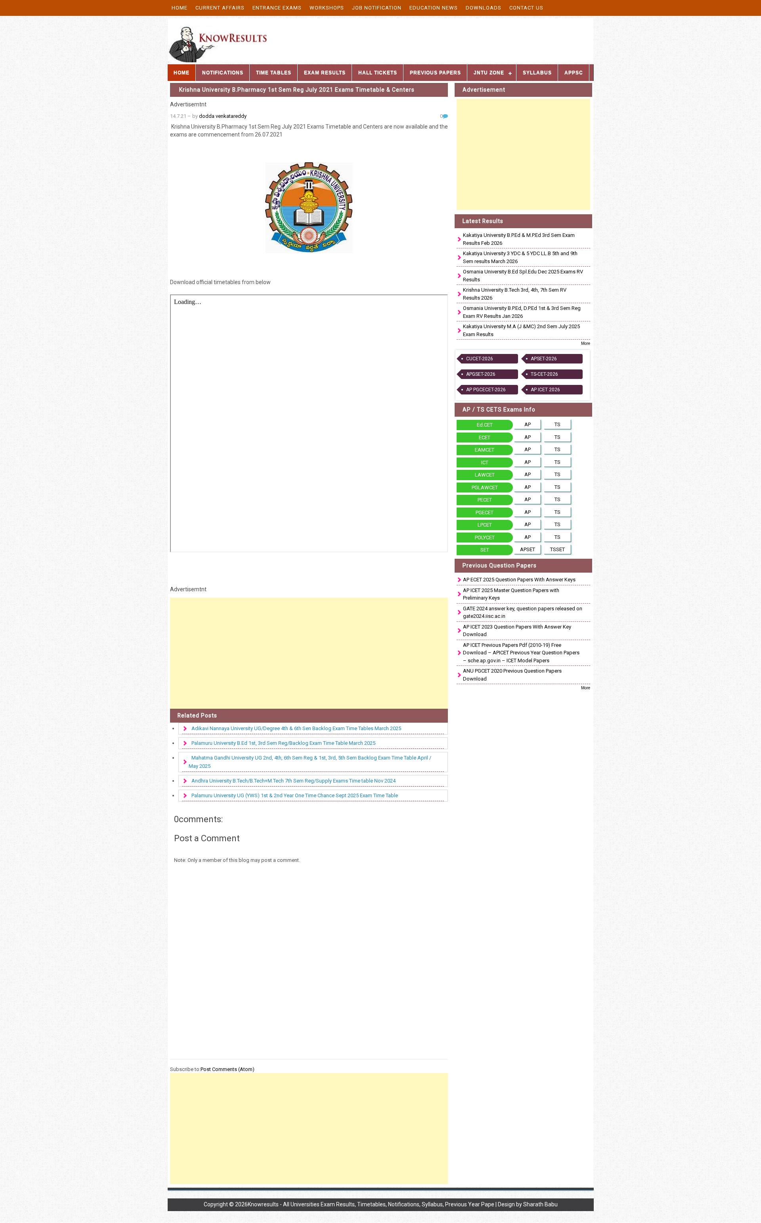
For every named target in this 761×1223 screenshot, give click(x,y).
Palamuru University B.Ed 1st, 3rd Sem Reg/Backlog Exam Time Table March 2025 (283, 743)
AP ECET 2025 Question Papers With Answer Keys (519, 580)
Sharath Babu (540, 1204)
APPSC (573, 72)
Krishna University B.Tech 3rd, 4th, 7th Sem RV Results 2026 (514, 294)
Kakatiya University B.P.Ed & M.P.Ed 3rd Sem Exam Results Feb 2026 (519, 239)
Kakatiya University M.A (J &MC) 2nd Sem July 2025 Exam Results (521, 330)
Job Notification (377, 8)
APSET (527, 549)
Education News (433, 8)
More (585, 343)
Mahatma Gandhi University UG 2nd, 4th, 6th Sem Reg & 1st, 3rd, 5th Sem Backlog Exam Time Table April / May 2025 (310, 762)
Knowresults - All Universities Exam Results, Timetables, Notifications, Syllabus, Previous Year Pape (371, 1204)
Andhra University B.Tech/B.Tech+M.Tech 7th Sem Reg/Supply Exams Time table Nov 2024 (293, 781)
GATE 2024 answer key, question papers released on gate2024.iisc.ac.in (522, 612)
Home (179, 8)
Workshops (327, 8)
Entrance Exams (277, 8)
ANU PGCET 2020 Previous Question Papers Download (512, 675)
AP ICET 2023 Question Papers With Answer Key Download (517, 631)
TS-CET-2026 (544, 374)
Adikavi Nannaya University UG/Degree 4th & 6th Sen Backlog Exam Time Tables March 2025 (296, 728)
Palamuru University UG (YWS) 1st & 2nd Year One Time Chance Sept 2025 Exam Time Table (294, 795)
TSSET (557, 549)
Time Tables (273, 72)
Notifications (222, 72)
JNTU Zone (489, 72)
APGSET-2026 (480, 374)
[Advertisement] (309, 653)
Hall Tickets (377, 72)
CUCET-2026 (479, 359)
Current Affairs (220, 8)
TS (557, 424)
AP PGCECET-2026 (486, 389)
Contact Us (526, 8)
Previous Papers (435, 72)
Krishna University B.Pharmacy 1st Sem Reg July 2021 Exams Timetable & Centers (297, 90)
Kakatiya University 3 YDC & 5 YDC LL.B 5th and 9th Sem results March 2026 (520, 257)
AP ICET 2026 (545, 389)
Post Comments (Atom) (227, 1069)
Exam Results (325, 72)
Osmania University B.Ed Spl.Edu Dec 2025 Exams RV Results (523, 276)
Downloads (483, 8)
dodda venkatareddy (223, 116)
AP (527, 424)
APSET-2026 (544, 359)
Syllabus (537, 72)
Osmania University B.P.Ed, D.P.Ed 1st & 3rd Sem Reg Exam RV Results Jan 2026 (522, 312)
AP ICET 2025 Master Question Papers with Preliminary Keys (511, 594)
